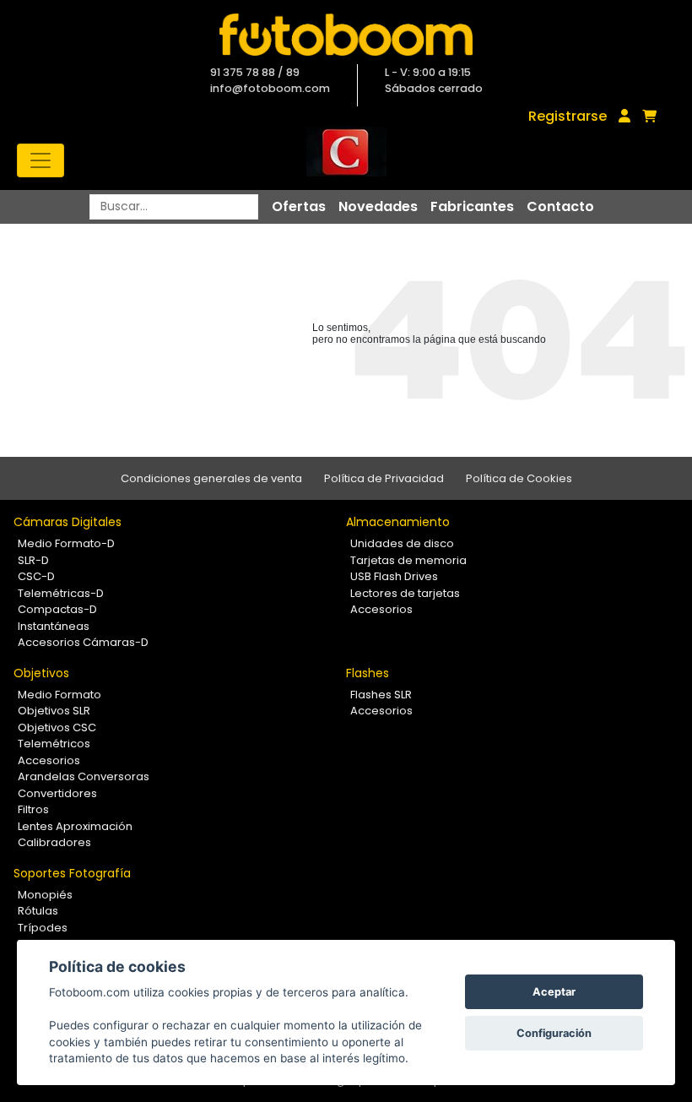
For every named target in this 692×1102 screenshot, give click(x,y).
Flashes (367, 673)
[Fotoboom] (346, 35)
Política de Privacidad (384, 478)
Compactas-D (57, 609)
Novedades (378, 206)
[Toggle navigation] (40, 160)
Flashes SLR (381, 695)
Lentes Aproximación (75, 826)
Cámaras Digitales (68, 521)
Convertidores (57, 793)
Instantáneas (53, 626)
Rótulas (38, 911)
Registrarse (567, 116)
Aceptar (554, 991)
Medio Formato (59, 695)
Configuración (554, 1033)
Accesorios (381, 609)
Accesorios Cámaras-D (83, 642)
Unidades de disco (402, 543)
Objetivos (41, 673)
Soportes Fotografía (72, 873)
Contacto (560, 206)
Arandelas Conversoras (83, 776)
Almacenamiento (398, 521)
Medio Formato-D (66, 543)
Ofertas (299, 206)
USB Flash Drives (394, 576)
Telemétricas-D (61, 593)
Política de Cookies (519, 478)
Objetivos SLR (54, 711)
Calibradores (54, 842)
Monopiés (45, 895)
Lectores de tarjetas (405, 593)
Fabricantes (472, 206)
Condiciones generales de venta (211, 478)
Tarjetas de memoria (408, 560)
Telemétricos (54, 744)
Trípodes (43, 928)
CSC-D (36, 576)
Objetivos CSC (57, 727)
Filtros (33, 809)
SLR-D (33, 560)
